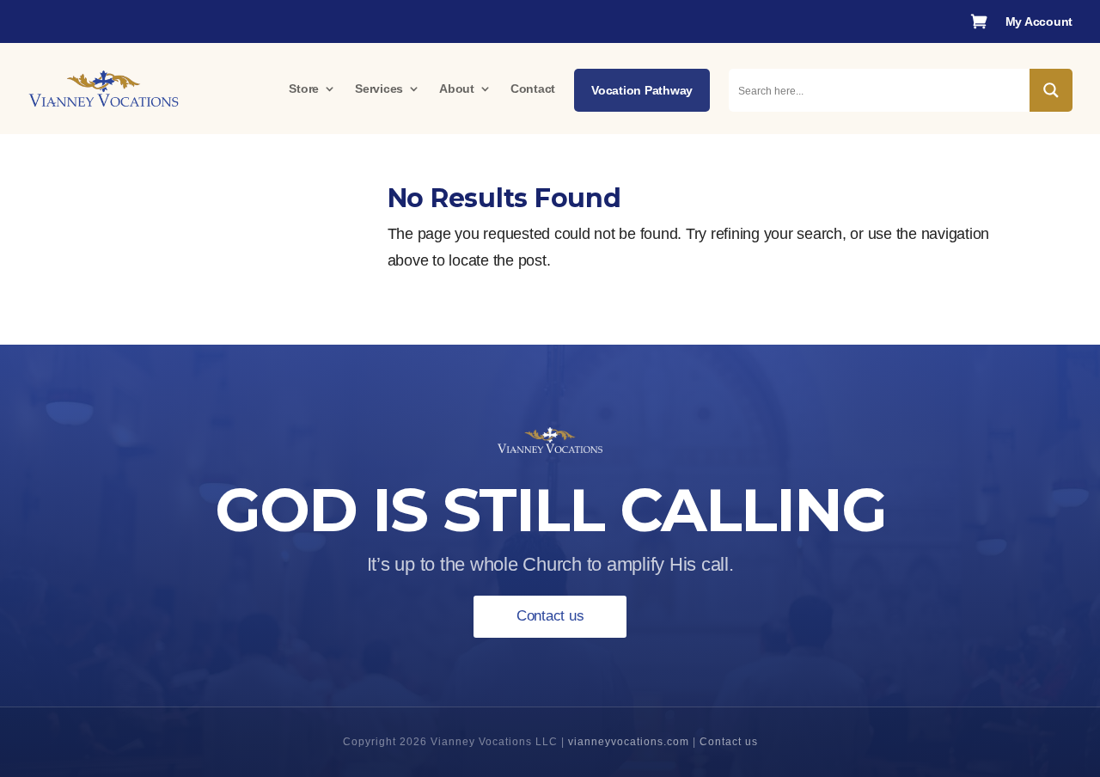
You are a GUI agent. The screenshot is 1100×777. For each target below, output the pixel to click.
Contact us (550, 616)
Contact (532, 88)
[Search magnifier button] (1051, 90)
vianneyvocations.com (628, 742)
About (456, 88)
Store (304, 88)
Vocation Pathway (642, 90)
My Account (1039, 21)
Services (379, 88)
